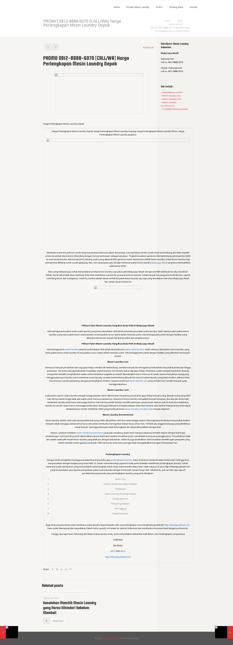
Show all (149, 47)
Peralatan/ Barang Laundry (175, 109)
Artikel (180, 20)
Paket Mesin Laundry (172, 92)
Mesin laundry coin (171, 95)
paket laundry (71, 349)
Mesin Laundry (176, 24)
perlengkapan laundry (121, 459)
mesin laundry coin (138, 380)
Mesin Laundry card (171, 99)
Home (167, 20)
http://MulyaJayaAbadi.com (118, 556)
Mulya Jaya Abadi (110, 638)
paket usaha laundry (134, 349)
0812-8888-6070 (117, 551)
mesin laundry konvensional (89, 432)
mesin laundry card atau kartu (139, 408)
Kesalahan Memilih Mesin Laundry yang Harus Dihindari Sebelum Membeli (69, 608)
